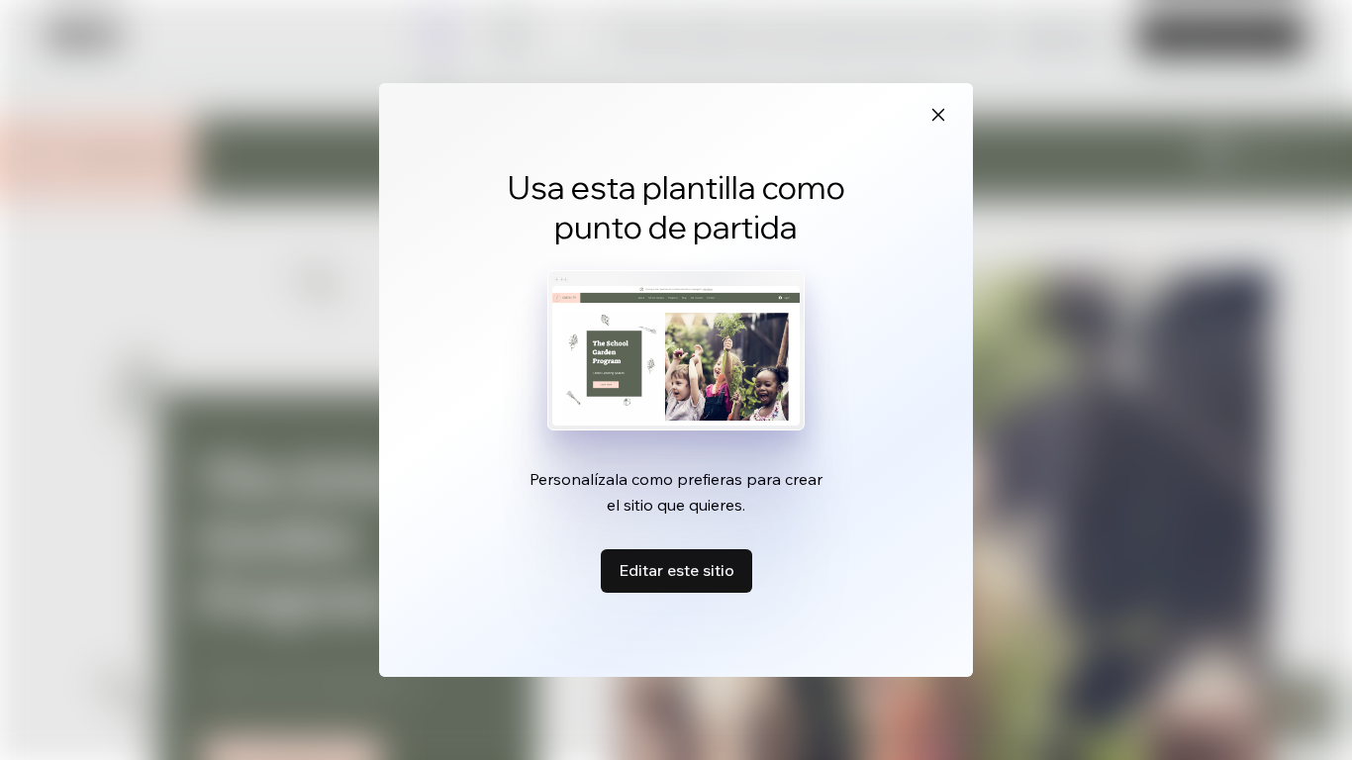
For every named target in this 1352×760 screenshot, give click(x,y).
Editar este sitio (676, 570)
